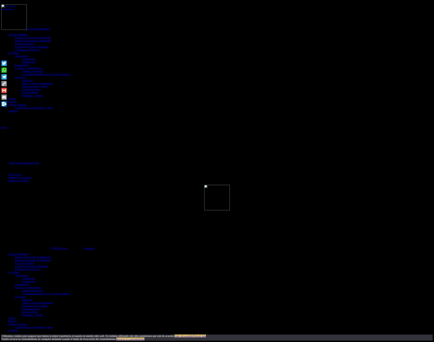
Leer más (201, 336)
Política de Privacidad (19, 177)
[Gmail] (4, 90)
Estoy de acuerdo (183, 336)
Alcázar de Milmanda (38, 28)
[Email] (4, 97)
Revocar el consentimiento (130, 339)
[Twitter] (4, 63)
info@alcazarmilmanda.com (24, 163)
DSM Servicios (59, 248)
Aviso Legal (14, 174)
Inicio (4, 127)
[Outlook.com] (4, 104)
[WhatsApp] (4, 70)
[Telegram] (4, 76)
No (194, 336)
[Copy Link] (4, 83)
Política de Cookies (18, 180)
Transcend (89, 248)
